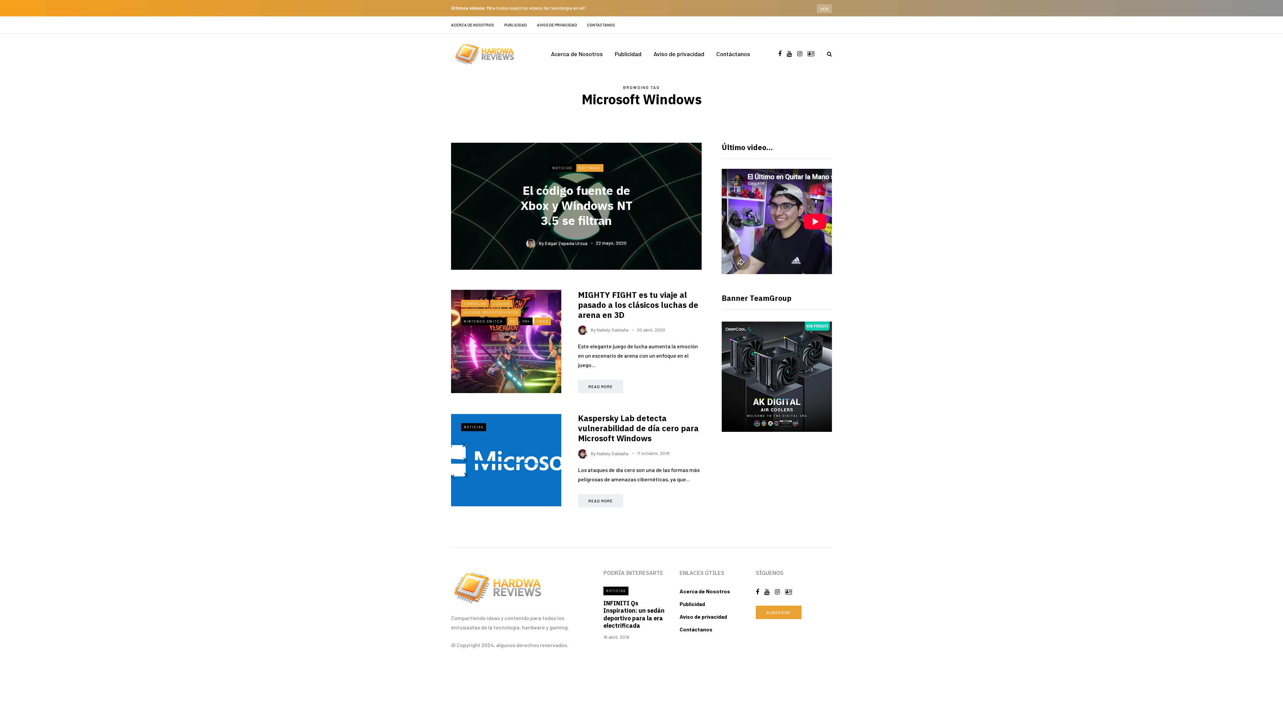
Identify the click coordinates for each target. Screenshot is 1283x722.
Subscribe (778, 612)
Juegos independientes (491, 312)
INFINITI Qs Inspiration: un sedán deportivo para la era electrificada (634, 614)
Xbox (542, 321)
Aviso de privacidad (557, 24)
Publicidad (515, 24)
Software (590, 168)
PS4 (526, 321)
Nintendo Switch (483, 321)
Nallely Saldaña (612, 330)
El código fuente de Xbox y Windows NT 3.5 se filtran (576, 205)
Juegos (501, 304)
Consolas (475, 304)
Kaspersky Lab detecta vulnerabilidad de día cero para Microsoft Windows (638, 428)
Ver (824, 8)
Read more (600, 386)
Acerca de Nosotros (472, 24)
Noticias (562, 168)
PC (513, 321)
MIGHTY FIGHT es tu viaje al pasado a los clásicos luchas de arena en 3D (638, 304)
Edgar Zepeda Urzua (566, 243)
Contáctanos (601, 24)
